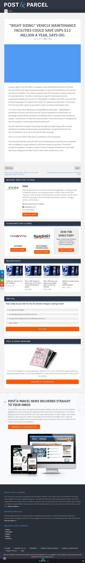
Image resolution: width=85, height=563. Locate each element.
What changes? (13, 323)
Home (7, 530)
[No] (82, 557)
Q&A (22, 551)
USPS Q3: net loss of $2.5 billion (14, 282)
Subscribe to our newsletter (24, 427)
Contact (8, 538)
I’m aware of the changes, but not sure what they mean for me (27, 318)
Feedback (33, 548)
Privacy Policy (11, 551)
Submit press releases (49, 548)
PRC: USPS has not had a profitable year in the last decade (51, 284)
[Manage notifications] (4, 558)
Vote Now (42, 329)
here (14, 137)
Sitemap (7, 548)
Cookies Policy (20, 548)
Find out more (30, 214)
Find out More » (13, 506)
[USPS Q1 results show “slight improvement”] (70, 271)
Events (7, 534)
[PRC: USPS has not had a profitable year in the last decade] (52, 271)
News (45, 39)
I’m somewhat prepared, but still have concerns (23, 314)
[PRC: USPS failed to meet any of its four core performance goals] (33, 271)
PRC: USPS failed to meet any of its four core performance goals (33, 284)
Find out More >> (10, 521)
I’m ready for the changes (16, 310)
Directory (8, 532)
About (7, 536)
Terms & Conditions (70, 548)
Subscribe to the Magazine (42, 382)
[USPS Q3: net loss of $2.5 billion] (14, 271)
